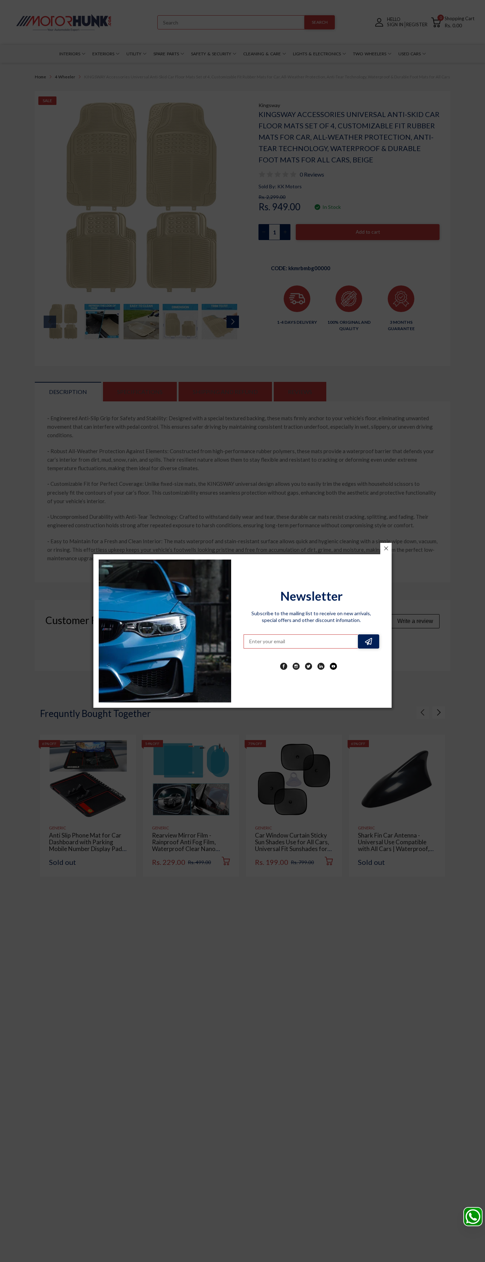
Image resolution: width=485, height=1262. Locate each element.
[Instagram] (296, 666)
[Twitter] (308, 666)
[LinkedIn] (321, 666)
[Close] (386, 548)
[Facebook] (283, 666)
